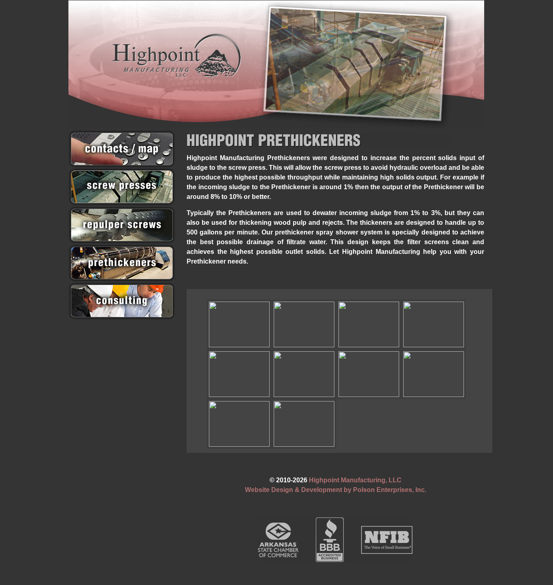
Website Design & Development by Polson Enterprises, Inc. (335, 489)
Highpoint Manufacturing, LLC (355, 480)
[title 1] (304, 424)
